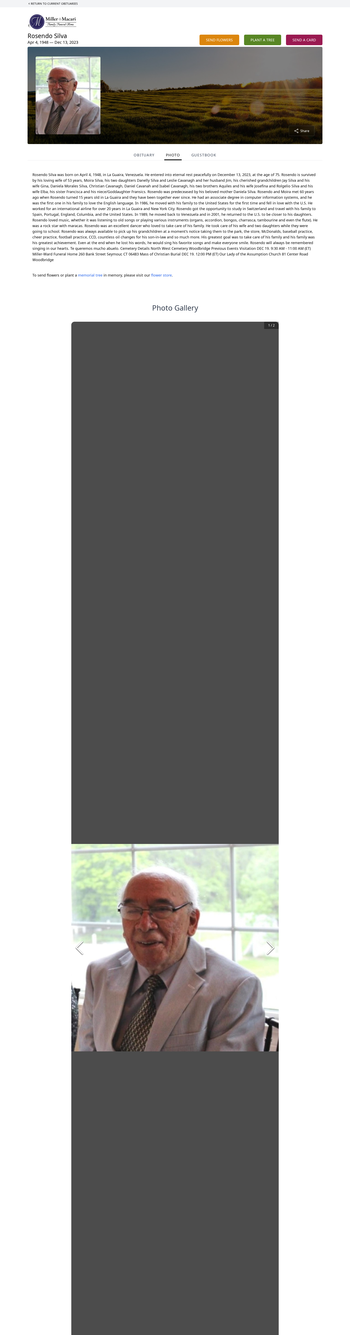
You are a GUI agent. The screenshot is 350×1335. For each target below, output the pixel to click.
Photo (173, 155)
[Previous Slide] (79, 947)
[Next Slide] (270, 947)
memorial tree (90, 275)
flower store (161, 275)
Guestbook (203, 155)
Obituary (144, 155)
